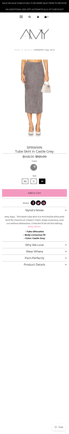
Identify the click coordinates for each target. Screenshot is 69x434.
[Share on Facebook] (33, 202)
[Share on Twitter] (38, 202)
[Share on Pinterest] (43, 202)
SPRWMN (34, 147)
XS (25, 181)
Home (17, 50)
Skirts (27, 50)
